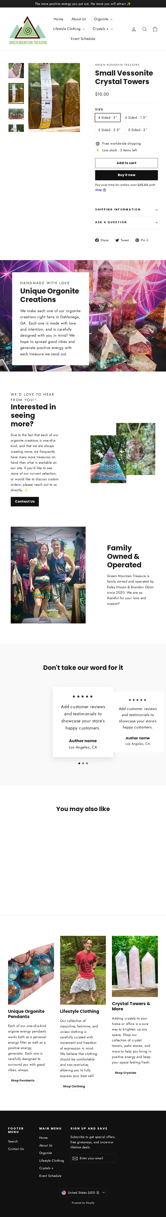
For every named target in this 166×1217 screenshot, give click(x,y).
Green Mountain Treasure (117, 65)
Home (58, 19)
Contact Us (25, 501)
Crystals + (101, 28)
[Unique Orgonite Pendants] (31, 970)
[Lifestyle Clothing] (83, 970)
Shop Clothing (74, 1086)
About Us (78, 19)
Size (99, 109)
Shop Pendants (22, 1080)
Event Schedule (83, 38)
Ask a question (111, 222)
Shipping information (117, 209)
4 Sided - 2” (107, 117)
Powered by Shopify (83, 1203)
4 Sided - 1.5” (136, 117)
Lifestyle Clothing (67, 28)
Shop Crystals (125, 1073)
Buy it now (126, 175)
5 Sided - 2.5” (109, 129)
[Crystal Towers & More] (135, 966)
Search (13, 1141)
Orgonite (101, 19)
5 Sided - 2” (137, 129)
